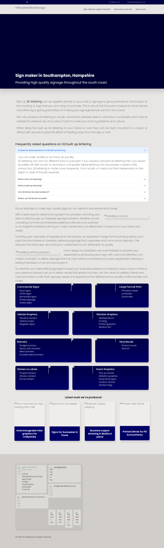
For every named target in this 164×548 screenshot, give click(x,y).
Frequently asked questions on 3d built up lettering (41, 150)
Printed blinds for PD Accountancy (135, 433)
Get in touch (141, 9)
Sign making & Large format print (96, 9)
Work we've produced (123, 9)
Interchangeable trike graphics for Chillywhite (29, 433)
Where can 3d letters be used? (32, 198)
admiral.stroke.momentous (33, 497)
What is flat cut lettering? (30, 179)
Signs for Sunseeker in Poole (65, 433)
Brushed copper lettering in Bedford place (100, 433)
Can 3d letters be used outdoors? (33, 192)
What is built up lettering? (30, 185)
